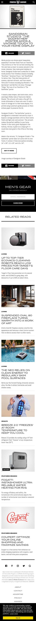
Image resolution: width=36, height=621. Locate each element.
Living (4, 254)
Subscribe (18, 203)
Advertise (18, 594)
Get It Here (9, 151)
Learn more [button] (14, 614)
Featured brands (9, 476)
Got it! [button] (18, 618)
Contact (18, 591)
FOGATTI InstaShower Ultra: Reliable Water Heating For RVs (17, 484)
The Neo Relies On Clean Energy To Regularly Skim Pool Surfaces (15, 374)
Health (4, 421)
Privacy (18, 598)
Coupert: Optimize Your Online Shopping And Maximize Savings (15, 541)
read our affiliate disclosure (16, 579)
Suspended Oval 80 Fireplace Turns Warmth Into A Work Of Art (17, 319)
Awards (18, 601)
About (18, 587)
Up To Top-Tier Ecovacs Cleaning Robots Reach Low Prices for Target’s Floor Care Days (17, 263)
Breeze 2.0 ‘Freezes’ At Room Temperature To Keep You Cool (17, 429)
